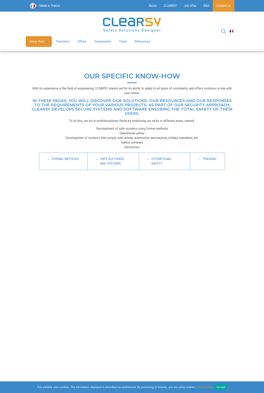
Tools (123, 41)
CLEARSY (170, 6)
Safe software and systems (112, 161)
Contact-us (223, 6)
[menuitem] (231, 31)
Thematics (63, 41)
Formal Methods (65, 159)
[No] (259, 387)
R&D (206, 6)
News (153, 6)
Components (102, 41)
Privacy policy (204, 387)
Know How (37, 41)
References (142, 41)
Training (209, 159)
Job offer (190, 6)
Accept (220, 387)
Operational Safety (161, 161)
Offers (81, 41)
